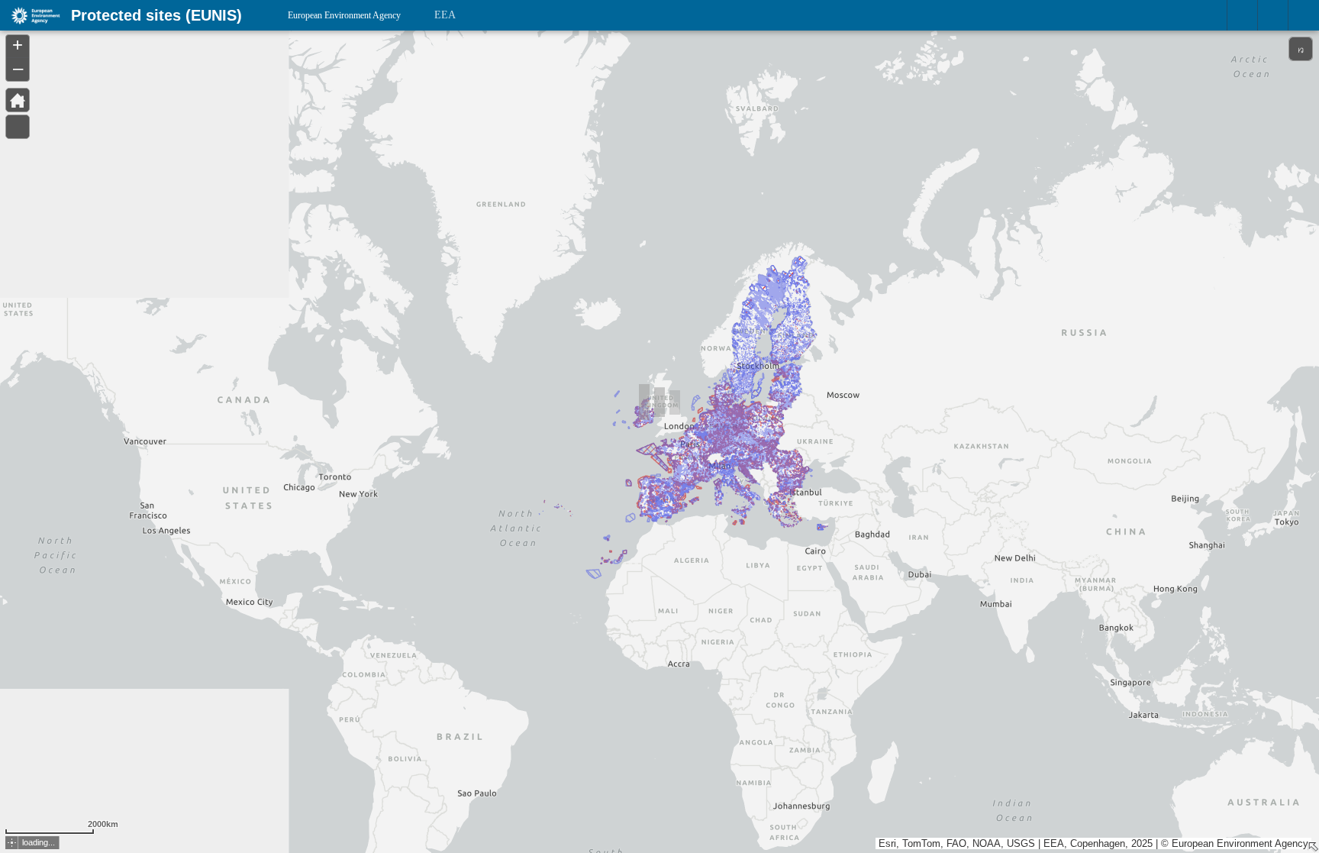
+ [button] (17, 45)
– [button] (18, 68)
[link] (31, 15)
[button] (12, 843)
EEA (445, 15)
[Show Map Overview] (1313, 847)
